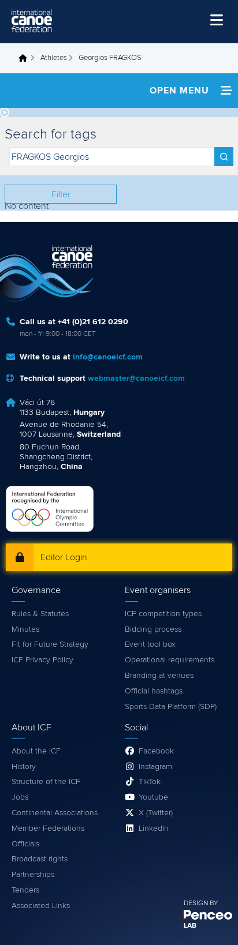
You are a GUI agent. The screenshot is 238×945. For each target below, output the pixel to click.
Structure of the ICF (46, 782)
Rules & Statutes (40, 614)
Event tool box (150, 644)
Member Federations (48, 828)
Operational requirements (169, 660)
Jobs (20, 797)
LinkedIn (154, 828)
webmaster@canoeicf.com (136, 378)
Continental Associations (55, 813)
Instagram (155, 767)
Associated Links (41, 906)
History (24, 767)
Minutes (25, 629)
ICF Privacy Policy (42, 660)
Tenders (25, 890)
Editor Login (63, 557)
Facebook (156, 751)
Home (26, 58)
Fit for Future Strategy (50, 644)
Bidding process (153, 629)
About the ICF (36, 751)
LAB (190, 925)
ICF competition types (163, 614)
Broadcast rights (40, 859)
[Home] (32, 20)
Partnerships (33, 875)
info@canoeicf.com (108, 357)
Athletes (53, 58)
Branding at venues (159, 676)
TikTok (150, 782)
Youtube (153, 797)
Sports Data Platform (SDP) (171, 707)
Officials (25, 844)
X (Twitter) (156, 813)
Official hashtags (154, 691)
